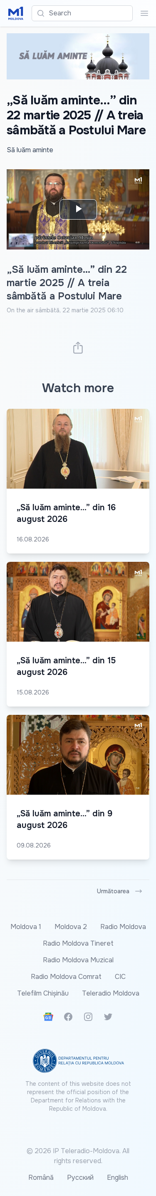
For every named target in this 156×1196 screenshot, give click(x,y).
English (117, 1177)
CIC (120, 976)
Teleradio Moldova (110, 993)
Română (41, 1177)
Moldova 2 (70, 926)
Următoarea (113, 891)
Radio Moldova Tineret (78, 943)
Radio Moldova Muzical (78, 960)
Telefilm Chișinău (43, 993)
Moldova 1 (25, 926)
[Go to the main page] (16, 13)
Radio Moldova (123, 926)
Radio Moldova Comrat (66, 976)
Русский (80, 1177)
